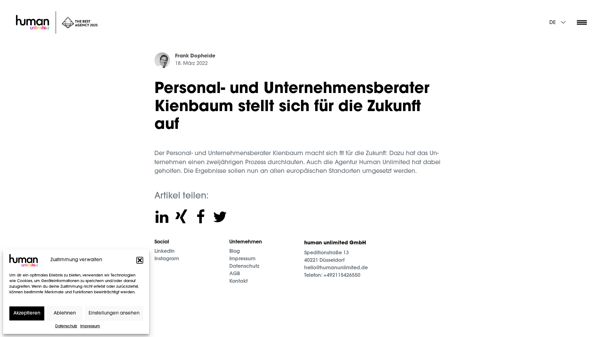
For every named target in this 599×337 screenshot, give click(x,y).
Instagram (166, 258)
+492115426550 (342, 275)
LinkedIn (164, 251)
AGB (234, 273)
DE (552, 22)
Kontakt (238, 281)
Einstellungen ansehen (114, 313)
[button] (140, 260)
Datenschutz (66, 326)
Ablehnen (65, 313)
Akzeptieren (26, 313)
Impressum (90, 326)
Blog (234, 251)
